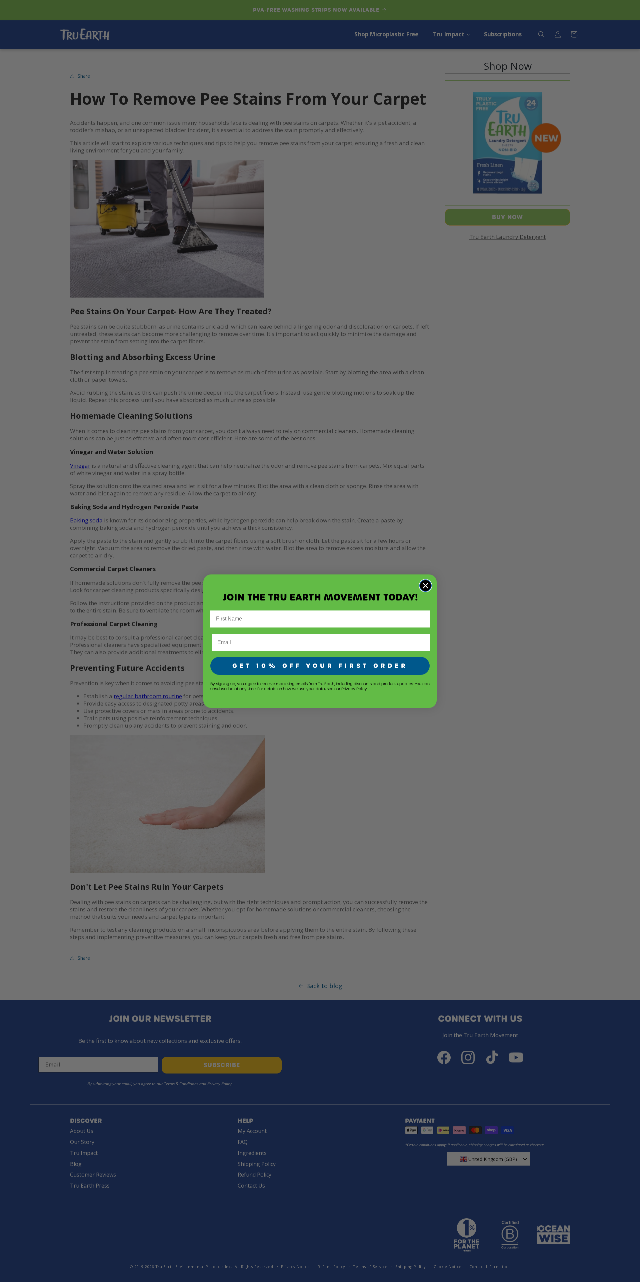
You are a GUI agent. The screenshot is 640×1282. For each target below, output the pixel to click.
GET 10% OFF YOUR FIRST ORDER (320, 666)
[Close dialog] (425, 585)
